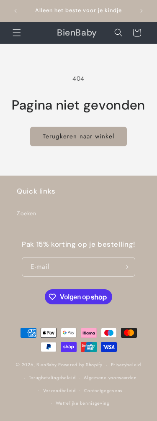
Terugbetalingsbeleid (52, 377)
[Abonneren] (125, 267)
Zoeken (26, 213)
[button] (17, 32)
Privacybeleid (126, 364)
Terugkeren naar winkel (78, 136)
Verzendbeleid (59, 390)
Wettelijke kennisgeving (83, 403)
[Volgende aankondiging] (141, 11)
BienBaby (46, 364)
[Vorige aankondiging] (15, 11)
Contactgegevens (103, 390)
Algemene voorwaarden (110, 377)
